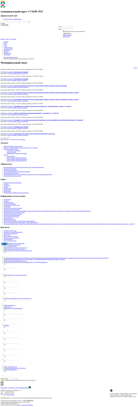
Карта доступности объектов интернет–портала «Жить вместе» (21, 222)
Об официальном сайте (10, 230)
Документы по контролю (14, 150)
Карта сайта (7, 235)
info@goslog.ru (10, 394)
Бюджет (6, 187)
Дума (5, 46)
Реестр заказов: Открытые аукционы (18, 87)
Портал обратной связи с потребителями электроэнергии (19, 221)
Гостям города (8, 188)
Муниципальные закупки (11, 57)
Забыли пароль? (67, 35)
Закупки (6, 51)
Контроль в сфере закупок (11, 149)
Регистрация (66, 36)
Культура (6, 201)
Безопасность (7, 53)
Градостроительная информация (12, 182)
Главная (6, 41)
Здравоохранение (8, 202)
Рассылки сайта (8, 218)
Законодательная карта (10, 168)
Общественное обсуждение (11, 216)
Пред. (7, 139)
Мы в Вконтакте (8, 239)
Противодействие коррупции (12, 209)
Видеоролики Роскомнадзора (12, 215)
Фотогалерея (7, 191)
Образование (7, 199)
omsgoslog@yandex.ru (27, 405)
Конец (23, 139)
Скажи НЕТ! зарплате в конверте (13, 208)
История (6, 184)
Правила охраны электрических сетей (14, 212)
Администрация (8, 49)
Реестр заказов (11, 156)
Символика (7, 185)
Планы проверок (11, 152)
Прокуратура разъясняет (10, 170)
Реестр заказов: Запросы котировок (17, 73)
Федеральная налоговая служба (12, 176)
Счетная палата (8, 47)
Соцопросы (7, 206)
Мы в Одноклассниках (10, 240)
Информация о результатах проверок (17, 153)
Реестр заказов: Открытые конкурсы (18, 114)
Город (5, 43)
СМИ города (7, 190)
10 (10, 139)
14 (16, 139)
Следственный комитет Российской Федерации (17, 171)
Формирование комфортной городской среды (16, 192)
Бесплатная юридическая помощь (13, 214)
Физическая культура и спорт (12, 205)
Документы (7, 50)
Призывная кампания (10, 219)
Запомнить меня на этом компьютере (75, 31)
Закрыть (3, 23)
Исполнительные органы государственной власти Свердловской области (24, 167)
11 (11, 139)
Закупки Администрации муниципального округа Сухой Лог (21, 147)
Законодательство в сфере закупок (13, 146)
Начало (3, 139)
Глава (5, 44)
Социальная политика (10, 203)
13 (14, 139)
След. (19, 139)
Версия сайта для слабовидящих (12, 19)
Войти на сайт (4, 39)
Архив (5, 155)
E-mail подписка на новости (11, 238)
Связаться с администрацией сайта (13, 232)
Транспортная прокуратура (11, 173)
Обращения (7, 54)
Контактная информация (10, 233)
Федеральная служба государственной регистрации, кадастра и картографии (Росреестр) (28, 174)
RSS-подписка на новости (11, 236)
